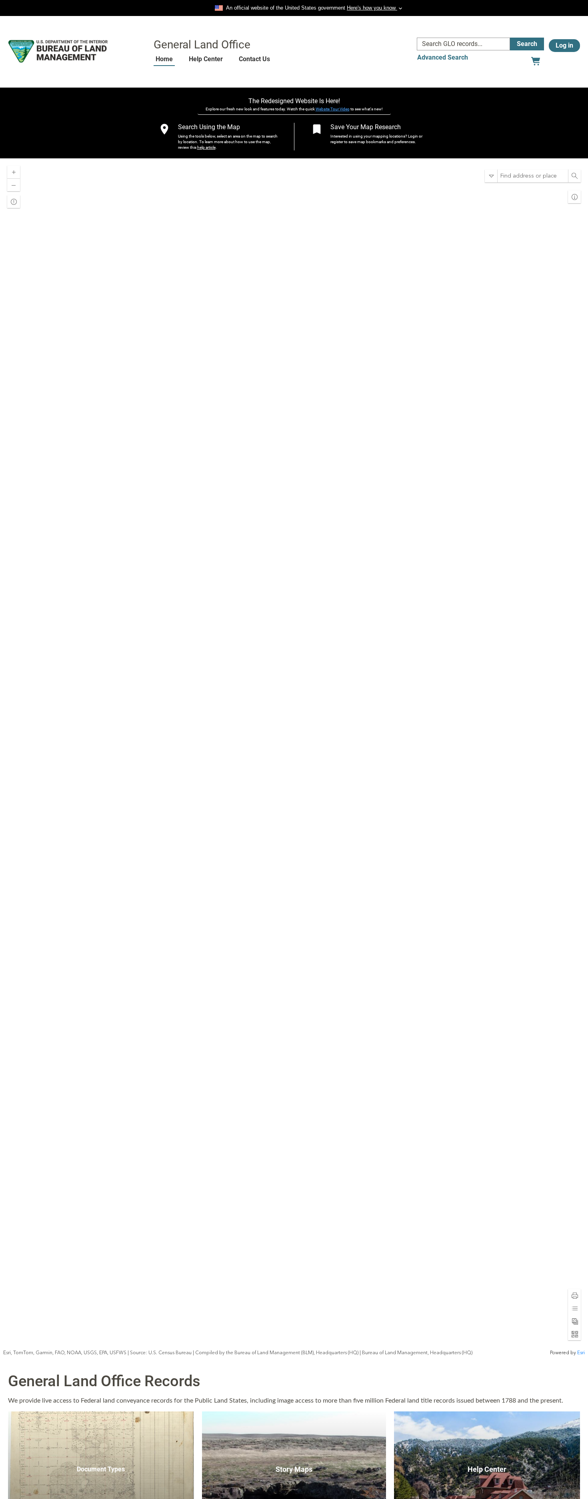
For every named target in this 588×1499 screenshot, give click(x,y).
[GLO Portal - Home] (58, 51)
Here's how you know (372, 8)
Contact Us (254, 59)
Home (164, 59)
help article (206, 147)
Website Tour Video (333, 109)
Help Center (206, 59)
